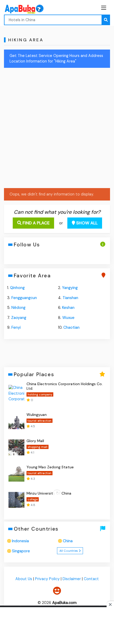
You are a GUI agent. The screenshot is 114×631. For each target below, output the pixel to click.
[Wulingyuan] (16, 421)
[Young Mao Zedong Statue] (16, 474)
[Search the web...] (106, 20)
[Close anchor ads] (57, 492)
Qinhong (17, 287)
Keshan (68, 307)
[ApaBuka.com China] (17, 9)
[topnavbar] (103, 7)
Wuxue (68, 317)
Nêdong (18, 307)
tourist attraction (39, 421)
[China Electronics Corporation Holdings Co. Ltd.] (16, 393)
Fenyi (16, 327)
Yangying (70, 287)
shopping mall (37, 447)
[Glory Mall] (16, 447)
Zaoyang (18, 317)
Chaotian (71, 327)
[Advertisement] (57, 129)
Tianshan (70, 297)
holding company (40, 394)
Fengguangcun (24, 297)
